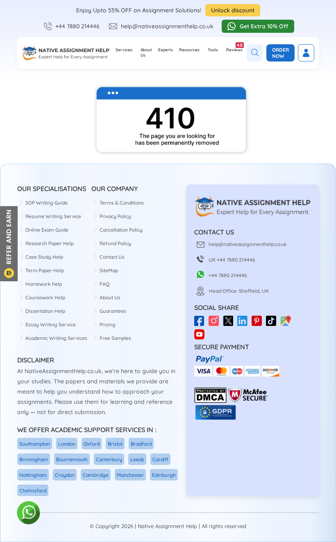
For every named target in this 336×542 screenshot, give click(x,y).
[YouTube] (201, 331)
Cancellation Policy (121, 230)
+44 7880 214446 (77, 26)
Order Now (280, 53)
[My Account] (306, 52)
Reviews (234, 47)
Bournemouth (72, 459)
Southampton (34, 444)
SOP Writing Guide (46, 203)
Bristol (115, 444)
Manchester (130, 475)
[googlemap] (287, 324)
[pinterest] (259, 324)
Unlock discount (232, 10)
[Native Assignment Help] (65, 52)
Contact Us (112, 257)
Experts (165, 49)
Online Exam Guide (46, 230)
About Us (146, 52)
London (66, 444)
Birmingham (33, 459)
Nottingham (33, 475)
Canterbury (109, 459)
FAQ (104, 284)
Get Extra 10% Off (264, 26)
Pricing (108, 324)
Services (124, 49)
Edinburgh (164, 475)
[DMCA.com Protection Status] (210, 401)
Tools (213, 49)
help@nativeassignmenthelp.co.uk (167, 26)
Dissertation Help (45, 311)
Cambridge (96, 475)
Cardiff (160, 459)
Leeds (137, 459)
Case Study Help (44, 257)
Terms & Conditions (122, 203)
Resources (189, 49)
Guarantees (113, 311)
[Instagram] (216, 324)
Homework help (43, 284)
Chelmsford (32, 490)
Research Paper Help (49, 243)
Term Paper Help (44, 270)
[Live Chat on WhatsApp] (28, 513)
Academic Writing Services (56, 338)
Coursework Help (45, 297)
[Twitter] (230, 324)
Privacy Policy (115, 216)
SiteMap (109, 270)
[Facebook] (201, 324)
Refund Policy (115, 243)
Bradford (141, 444)
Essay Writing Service (50, 324)
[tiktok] (273, 324)
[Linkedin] (244, 324)
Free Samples (115, 338)
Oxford (92, 444)
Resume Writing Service (53, 216)
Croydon (65, 475)
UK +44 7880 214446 (232, 260)
